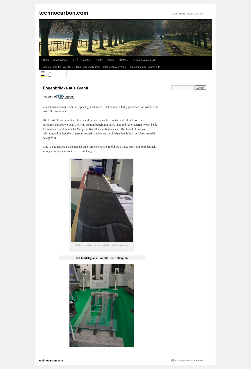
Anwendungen (60, 60)
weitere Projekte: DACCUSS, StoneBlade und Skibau (71, 67)
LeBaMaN (123, 60)
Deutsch (48, 76)
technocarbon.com (51, 360)
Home (46, 60)
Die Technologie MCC (144, 59)
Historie (110, 60)
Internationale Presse (114, 67)
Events (98, 60)
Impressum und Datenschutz (145, 67)
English (48, 72)
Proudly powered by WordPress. (189, 360)
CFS (75, 59)
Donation (86, 60)
